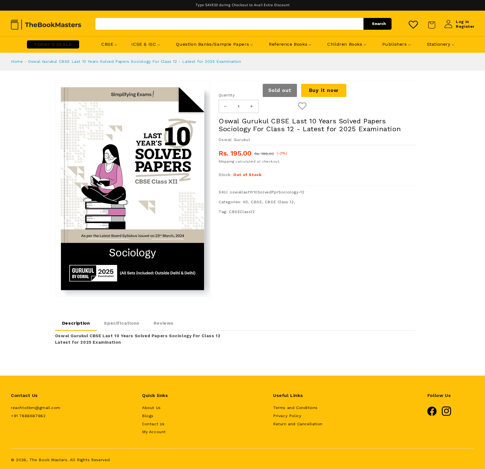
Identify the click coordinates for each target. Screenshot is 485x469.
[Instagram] (446, 415)
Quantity (227, 95)
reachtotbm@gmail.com (35, 407)
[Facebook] (432, 415)
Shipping (226, 161)
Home (17, 61)
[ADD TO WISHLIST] (302, 106)
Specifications (121, 323)
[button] (107, 44)
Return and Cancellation (297, 424)
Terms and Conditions (295, 407)
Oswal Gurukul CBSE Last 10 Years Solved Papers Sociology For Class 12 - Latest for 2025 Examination (134, 61)
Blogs (148, 415)
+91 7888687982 (28, 415)
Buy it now (323, 90)
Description (76, 323)
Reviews (163, 323)
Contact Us (153, 424)
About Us (151, 407)
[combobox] (243, 24)
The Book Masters (48, 460)
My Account (154, 431)
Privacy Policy (287, 415)
